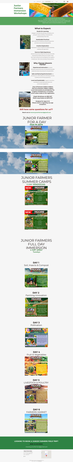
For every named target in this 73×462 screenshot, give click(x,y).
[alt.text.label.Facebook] (25, 456)
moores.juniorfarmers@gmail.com (40, 112)
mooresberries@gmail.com (29, 453)
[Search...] (64, 1)
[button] (67, 1)
